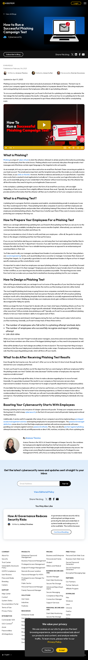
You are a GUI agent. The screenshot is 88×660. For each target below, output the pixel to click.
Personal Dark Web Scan (75, 555)
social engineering (13, 256)
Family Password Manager (31, 590)
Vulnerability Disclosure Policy (10, 567)
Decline (48, 650)
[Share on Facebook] (79, 54)
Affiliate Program (72, 588)
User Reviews (7, 574)
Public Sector (26, 583)
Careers (5, 585)
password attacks (40, 427)
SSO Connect (7, 624)
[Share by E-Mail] (83, 54)
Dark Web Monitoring (54, 580)
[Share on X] (72, 54)
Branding (5, 581)
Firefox (68, 611)
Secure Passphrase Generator (73, 569)
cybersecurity (30, 412)
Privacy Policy (7, 611)
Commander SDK (8, 620)
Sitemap (24, 635)
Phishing (6, 160)
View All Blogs (11, 14)
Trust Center (6, 562)
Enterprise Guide (27, 615)
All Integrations (7, 634)
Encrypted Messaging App (75, 573)
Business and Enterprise (55, 555)
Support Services (52, 603)
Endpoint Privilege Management (33, 568)
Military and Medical (53, 566)
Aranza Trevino (33, 438)
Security (5, 559)
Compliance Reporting (54, 596)
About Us (5, 555)
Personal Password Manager (32, 587)
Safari (68, 615)
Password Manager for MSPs (32, 574)
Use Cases (25, 599)
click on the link (24, 174)
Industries (25, 602)
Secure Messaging (53, 592)
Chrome (69, 608)
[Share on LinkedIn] (76, 54)
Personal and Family (53, 559)
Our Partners (71, 582)
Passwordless (7, 630)
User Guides (25, 618)
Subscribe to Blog (13, 54)
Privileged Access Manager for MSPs (32, 579)
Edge (68, 618)
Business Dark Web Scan (75, 559)
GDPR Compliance (9, 571)
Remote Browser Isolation (31, 571)
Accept (62, 650)
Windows (69, 601)
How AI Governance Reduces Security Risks (27, 517)
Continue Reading (61, 532)
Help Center (6, 594)
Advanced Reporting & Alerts (54, 588)
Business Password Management (33, 561)
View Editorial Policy (44, 492)
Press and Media (8, 578)
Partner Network (72, 585)
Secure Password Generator (72, 563)
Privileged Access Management (33, 564)
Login (76, 3)
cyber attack (24, 160)
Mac (67, 597)
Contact (5, 597)
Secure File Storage (53, 583)
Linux (68, 604)
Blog (23, 632)
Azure (4, 627)
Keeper (9, 3)
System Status (7, 600)
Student (49, 562)
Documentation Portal (10, 604)
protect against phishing (74, 427)
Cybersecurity (15, 37)
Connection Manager (54, 599)
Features (24, 606)
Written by (22, 524)
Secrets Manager (52, 576)
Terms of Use (6, 607)
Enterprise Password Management (29, 556)
